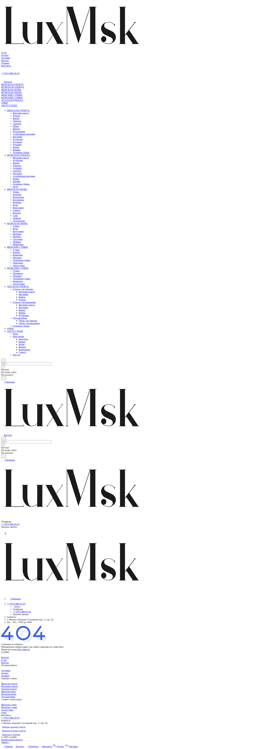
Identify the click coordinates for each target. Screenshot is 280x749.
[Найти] (3, 378)
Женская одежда (9, 683)
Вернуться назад (9, 649)
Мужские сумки (9, 707)
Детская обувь (8, 697)
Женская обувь (8, 691)
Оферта (5, 742)
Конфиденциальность (12, 739)
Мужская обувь (8, 694)
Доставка (5, 670)
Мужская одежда (9, 686)
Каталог (5, 657)
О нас (4, 660)
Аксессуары (7, 710)
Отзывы (5, 676)
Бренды (5, 662)
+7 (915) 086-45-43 (10, 73)
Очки (4, 712)
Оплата (4, 673)
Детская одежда (9, 689)
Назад (17, 606)
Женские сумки (9, 704)
